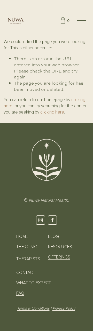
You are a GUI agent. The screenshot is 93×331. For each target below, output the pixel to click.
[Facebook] (52, 220)
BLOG (53, 236)
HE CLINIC (28, 246)
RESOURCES (60, 246)
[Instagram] (40, 220)
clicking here (52, 112)
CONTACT (25, 272)
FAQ (20, 293)
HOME (22, 236)
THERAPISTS (28, 259)
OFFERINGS (59, 257)
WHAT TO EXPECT (33, 283)
